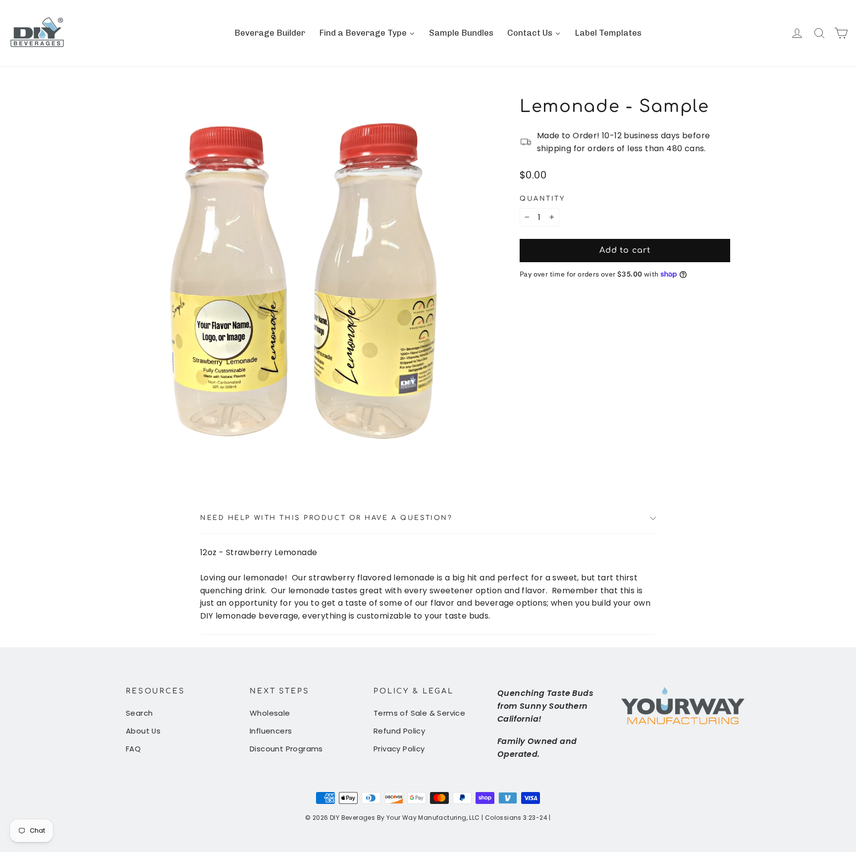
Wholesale (270, 713)
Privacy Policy (399, 748)
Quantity (542, 198)
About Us (143, 731)
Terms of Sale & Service (419, 713)
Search (139, 713)
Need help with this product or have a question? (326, 517)
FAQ (133, 748)
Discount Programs (286, 748)
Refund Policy (399, 731)
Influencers (271, 731)
